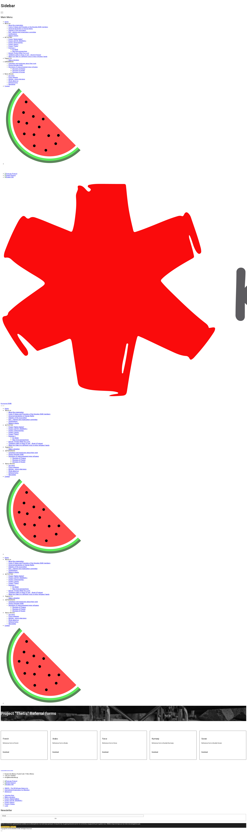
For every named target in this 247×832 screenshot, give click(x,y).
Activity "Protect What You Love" (18, 53)
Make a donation (13, 60)
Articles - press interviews (16, 79)
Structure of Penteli (18, 70)
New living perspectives (19, 51)
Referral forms (13, 83)
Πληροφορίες (5, 827)
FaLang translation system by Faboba (7, 770)
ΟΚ (56, 818)
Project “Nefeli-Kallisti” (15, 39)
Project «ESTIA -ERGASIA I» (17, 41)
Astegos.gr (8, 792)
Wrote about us (13, 81)
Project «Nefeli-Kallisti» (12, 799)
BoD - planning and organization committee (22, 32)
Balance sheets (13, 36)
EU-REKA (15, 49)
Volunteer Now (9, 795)
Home (6, 22)
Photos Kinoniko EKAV (15, 65)
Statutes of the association (17, 30)
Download (6, 752)
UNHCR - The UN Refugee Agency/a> (16, 788)
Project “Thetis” (13, 46)
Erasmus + (11, 48)
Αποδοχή (13, 827)
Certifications (12, 34)
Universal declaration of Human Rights (20, 29)
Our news (11, 76)
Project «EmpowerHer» (15, 42)
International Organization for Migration (17, 790)
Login (6, 806)
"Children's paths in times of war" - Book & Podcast (24, 55)
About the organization (15, 25)
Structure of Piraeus (18, 69)
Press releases (13, 77)
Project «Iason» (13, 44)
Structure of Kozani (18, 72)
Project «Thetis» (10, 804)
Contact (7, 86)
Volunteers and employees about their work (22, 63)
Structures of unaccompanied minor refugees (23, 67)
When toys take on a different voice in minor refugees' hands (27, 56)
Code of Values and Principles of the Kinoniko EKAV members (28, 27)
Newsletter (11, 84)
